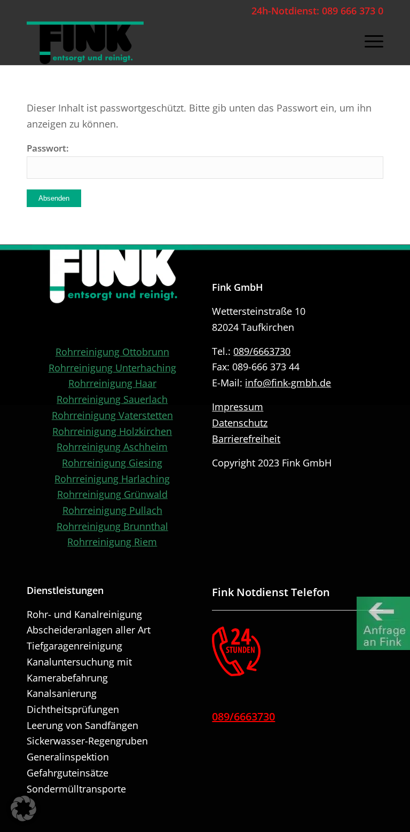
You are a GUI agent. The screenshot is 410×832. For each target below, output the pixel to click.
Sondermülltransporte (76, 788)
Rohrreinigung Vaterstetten (112, 415)
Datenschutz (239, 422)
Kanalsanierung (62, 693)
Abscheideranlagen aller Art (89, 629)
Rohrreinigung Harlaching (112, 478)
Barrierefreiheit (246, 438)
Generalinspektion (68, 756)
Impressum (237, 406)
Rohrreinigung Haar (112, 383)
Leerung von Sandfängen (82, 725)
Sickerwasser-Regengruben (87, 740)
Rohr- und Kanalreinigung (84, 614)
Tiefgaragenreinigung (74, 645)
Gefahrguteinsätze (67, 772)
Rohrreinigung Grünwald (112, 494)
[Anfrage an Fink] (383, 624)
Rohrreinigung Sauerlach (112, 399)
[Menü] (368, 41)
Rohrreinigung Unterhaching (112, 367)
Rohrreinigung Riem (112, 541)
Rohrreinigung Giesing (112, 462)
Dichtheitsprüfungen (73, 709)
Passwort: (48, 148)
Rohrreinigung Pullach (112, 510)
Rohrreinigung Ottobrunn (112, 351)
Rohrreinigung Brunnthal (112, 526)
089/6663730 (261, 351)
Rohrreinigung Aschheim (112, 446)
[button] (23, 808)
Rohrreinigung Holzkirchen (112, 431)
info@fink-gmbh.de (288, 382)
